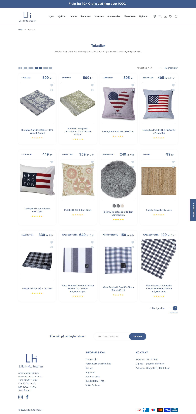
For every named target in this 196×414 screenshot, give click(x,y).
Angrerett (90, 372)
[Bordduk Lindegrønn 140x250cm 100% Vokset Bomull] (77, 103)
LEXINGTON (108, 78)
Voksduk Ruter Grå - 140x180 (37, 288)
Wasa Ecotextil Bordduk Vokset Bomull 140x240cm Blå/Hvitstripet (78, 288)
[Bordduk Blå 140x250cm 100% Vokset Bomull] (37, 103)
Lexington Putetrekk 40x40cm (118, 131)
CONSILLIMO (67, 155)
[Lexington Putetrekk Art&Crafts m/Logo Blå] (158, 103)
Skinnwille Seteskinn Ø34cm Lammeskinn (118, 213)
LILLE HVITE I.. (28, 235)
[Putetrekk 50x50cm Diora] (77, 179)
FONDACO (26, 78)
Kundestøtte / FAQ (95, 381)
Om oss (89, 368)
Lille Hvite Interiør (34, 410)
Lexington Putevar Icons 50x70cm (37, 210)
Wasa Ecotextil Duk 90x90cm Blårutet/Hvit (118, 289)
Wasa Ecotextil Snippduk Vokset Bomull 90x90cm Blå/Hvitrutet (159, 288)
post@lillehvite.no (155, 363)
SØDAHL (147, 155)
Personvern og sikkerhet (98, 363)
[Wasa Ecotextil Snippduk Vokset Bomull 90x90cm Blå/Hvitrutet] (158, 260)
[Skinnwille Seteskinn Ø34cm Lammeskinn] (118, 179)
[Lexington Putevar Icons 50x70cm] (37, 179)
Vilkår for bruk (93, 385)
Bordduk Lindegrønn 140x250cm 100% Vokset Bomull (78, 131)
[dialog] (160, 16)
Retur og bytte (93, 376)
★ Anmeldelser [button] (194, 209)
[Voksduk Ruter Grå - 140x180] (37, 260)
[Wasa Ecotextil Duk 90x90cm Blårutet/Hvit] (118, 260)
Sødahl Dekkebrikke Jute (159, 210)
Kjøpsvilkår (91, 359)
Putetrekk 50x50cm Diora (77, 210)
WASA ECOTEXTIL (69, 235)
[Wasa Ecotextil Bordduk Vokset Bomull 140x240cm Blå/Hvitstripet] (77, 260)
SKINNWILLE (108, 155)
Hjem (20, 29)
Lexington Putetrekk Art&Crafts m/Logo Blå (158, 131)
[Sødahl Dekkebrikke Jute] (158, 179)
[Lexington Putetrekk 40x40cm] (118, 103)
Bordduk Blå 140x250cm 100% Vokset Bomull (37, 131)
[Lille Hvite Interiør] (27, 16)
